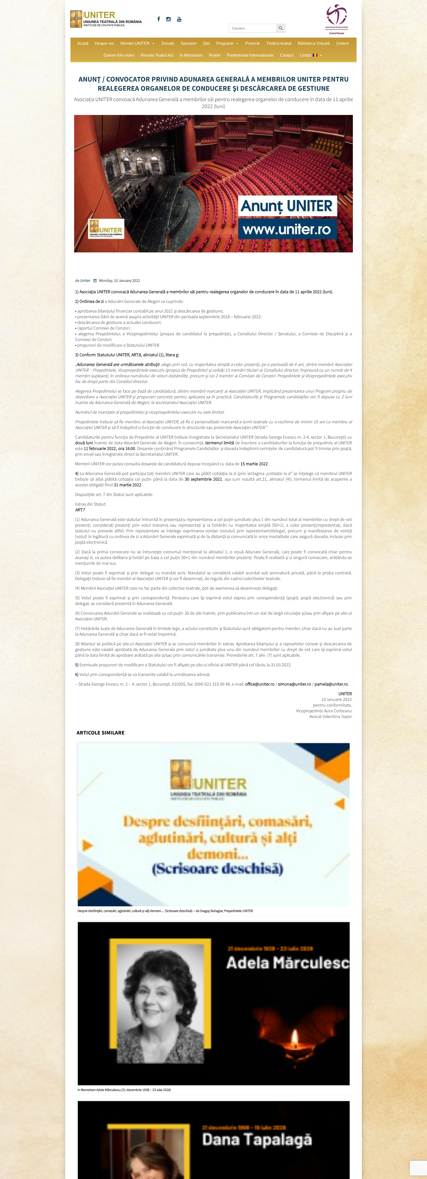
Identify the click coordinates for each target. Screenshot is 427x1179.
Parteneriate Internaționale (250, 55)
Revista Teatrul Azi (157, 55)
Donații (168, 43)
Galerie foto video (119, 55)
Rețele (215, 55)
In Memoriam (191, 55)
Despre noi (104, 43)
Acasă (82, 43)
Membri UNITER (135, 43)
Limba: (306, 55)
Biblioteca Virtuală (314, 43)
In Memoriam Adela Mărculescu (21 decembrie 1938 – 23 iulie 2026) (124, 1090)
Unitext (342, 43)
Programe (225, 43)
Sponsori (188, 43)
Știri (206, 43)
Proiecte (252, 43)
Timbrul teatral (278, 43)
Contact (287, 55)
